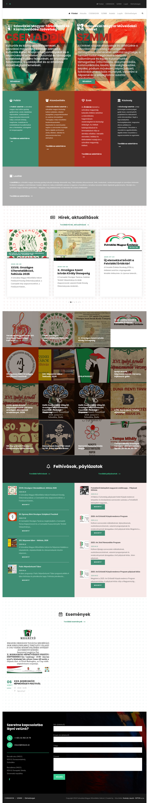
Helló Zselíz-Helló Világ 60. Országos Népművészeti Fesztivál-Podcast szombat (91, 409)
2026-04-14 (22, 570)
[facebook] (6, 4)
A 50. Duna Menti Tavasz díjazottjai (126, 411)
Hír (32, 255)
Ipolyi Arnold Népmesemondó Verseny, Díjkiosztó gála (127, 374)
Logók (126, 4)
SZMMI (119, 4)
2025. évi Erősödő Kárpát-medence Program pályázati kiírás (115, 572)
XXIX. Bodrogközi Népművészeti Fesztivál (27, 682)
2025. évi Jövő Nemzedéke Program (105, 542)
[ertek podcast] (10, 4)
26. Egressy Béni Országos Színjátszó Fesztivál (19, 375)
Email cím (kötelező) (61, 735)
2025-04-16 (94, 546)
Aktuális (83, 13)
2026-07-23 (109, 257)
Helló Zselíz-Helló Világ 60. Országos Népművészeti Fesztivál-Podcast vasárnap (55, 409)
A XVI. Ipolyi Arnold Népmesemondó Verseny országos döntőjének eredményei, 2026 (19, 409)
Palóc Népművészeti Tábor (30, 567)
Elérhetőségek (135, 4)
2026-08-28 (16, 264)
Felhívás (26, 255)
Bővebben (15, 81)
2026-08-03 (63, 267)
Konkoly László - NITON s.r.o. (133, 798)
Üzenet (56, 756)
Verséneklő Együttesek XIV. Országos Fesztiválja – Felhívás (20, 338)
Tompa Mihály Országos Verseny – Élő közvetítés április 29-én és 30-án (126, 446)
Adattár (112, 13)
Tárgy (55, 746)
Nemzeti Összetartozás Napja (90, 447)
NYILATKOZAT (85, 376)
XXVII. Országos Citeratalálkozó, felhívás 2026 (22, 271)
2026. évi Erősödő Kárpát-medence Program (109, 516)
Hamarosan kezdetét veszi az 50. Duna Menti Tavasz (56, 447)
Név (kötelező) (59, 724)
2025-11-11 (94, 520)
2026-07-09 (22, 518)
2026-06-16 (22, 544)
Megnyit (26, 504)
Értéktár (134, 247)
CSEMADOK (110, 4)
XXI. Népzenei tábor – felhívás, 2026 (53, 375)
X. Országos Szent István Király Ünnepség (73, 271)
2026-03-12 (94, 494)
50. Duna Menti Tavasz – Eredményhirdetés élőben (19, 447)
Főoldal (101, 4)
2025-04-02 (94, 575)
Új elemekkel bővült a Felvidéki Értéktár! (119, 261)
